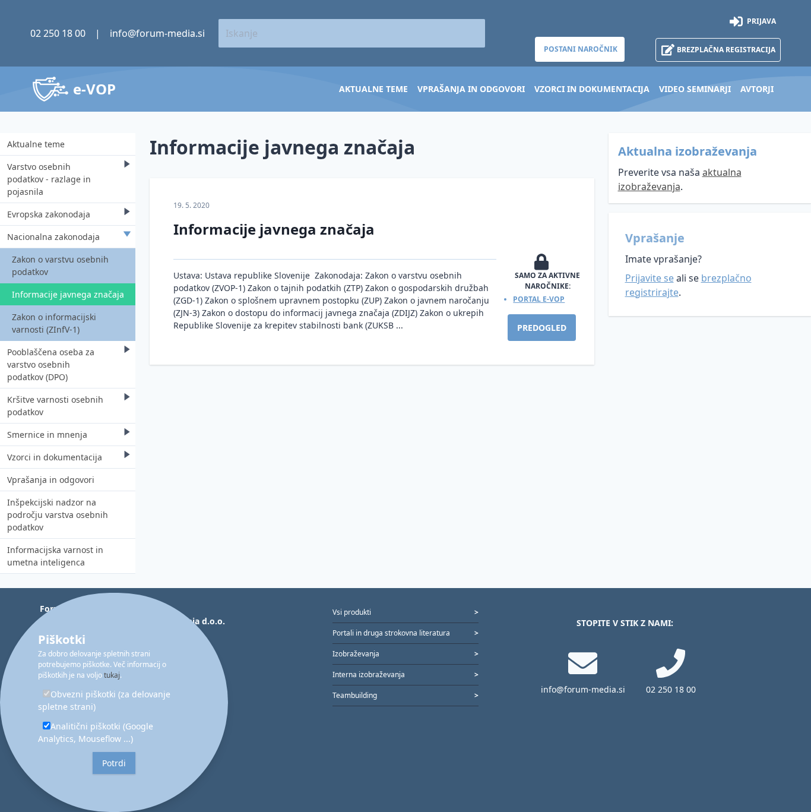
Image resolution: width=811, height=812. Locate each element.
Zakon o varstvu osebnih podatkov (60, 265)
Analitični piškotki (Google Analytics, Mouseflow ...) (95, 732)
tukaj (112, 675)
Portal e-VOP (539, 299)
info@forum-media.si (157, 33)
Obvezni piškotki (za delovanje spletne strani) (104, 700)
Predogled (541, 327)
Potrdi (114, 763)
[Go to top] (782, 740)
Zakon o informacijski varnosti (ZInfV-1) (54, 323)
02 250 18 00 (57, 33)
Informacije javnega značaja (68, 294)
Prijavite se (649, 278)
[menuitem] (373, 89)
